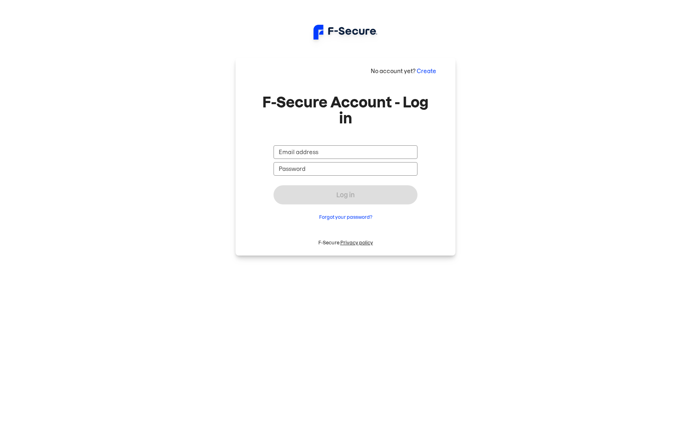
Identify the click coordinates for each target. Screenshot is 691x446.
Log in (345, 194)
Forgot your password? (345, 217)
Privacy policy (356, 242)
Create (426, 71)
